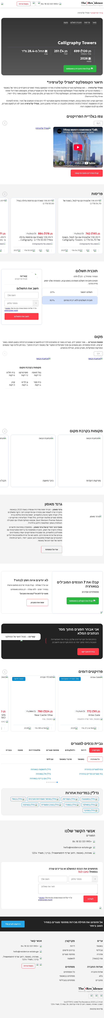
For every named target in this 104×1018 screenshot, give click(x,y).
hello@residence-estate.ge (78, 847)
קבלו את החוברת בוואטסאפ (78, 68)
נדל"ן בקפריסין (69, 799)
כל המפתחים (69, 972)
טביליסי (99, 950)
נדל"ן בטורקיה (29, 804)
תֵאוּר (94, 22)
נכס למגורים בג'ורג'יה (94, 769)
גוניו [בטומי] (98, 958)
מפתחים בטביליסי (67, 980)
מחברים (99, 980)
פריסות (87, 22)
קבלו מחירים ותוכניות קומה (87, 173)
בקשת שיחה (23, 4)
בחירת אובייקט (88, 651)
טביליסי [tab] (49, 759)
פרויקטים (94, 13)
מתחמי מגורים (68, 954)
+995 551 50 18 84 (50, 4)
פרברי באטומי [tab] (65, 759)
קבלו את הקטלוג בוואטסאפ (81, 601)
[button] (5, 123)
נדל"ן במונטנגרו (88, 799)
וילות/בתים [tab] (70, 750)
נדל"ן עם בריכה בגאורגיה (40, 778)
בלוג (101, 976)
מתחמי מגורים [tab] (52, 750)
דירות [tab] (83, 750)
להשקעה (71, 958)
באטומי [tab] (81, 759)
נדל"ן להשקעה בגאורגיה (41, 769)
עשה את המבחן (37, 602)
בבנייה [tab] (9, 750)
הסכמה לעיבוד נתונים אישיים (11, 309)
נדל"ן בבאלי (17, 799)
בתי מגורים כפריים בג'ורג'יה (91, 774)
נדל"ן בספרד (70, 804)
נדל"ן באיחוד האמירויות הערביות (42, 799)
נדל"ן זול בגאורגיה (43, 774)
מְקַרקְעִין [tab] (96, 750)
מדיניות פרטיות (96, 1009)
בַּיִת (101, 13)
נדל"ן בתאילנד (89, 804)
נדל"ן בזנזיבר (89, 810)
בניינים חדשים (69, 950)
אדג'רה (100, 954)
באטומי (100, 946)
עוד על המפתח (51, 549)
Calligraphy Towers (89, 244)
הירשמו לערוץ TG (13, 924)
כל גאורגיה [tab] (95, 759)
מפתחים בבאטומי (67, 976)
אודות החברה (97, 972)
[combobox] (35, 303)
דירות (72, 946)
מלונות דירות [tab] (34, 750)
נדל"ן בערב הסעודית (50, 804)
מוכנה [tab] (20, 750)
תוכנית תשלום (76, 22)
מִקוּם (66, 22)
